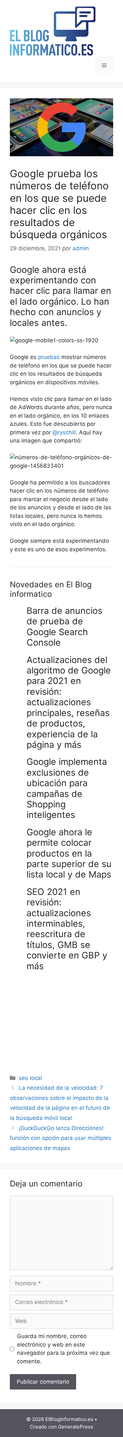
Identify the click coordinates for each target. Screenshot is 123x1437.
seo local (30, 1078)
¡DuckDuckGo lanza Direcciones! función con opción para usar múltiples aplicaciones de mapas (60, 1138)
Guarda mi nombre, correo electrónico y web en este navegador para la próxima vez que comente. (63, 1349)
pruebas (49, 357)
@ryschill (64, 432)
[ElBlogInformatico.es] (52, 31)
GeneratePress (75, 1427)
